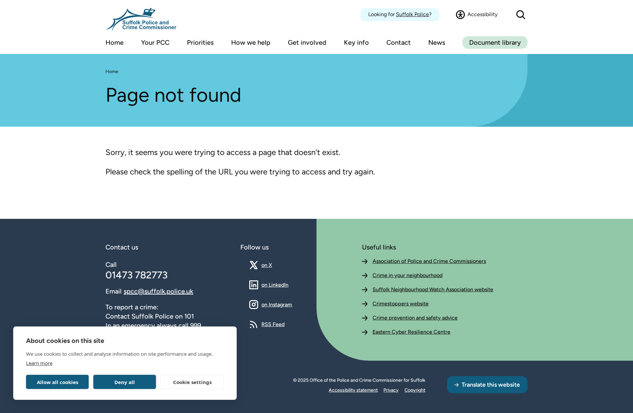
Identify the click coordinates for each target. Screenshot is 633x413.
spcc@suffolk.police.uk (158, 291)
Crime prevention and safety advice (415, 318)
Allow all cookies (57, 382)
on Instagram (276, 304)
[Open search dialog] (521, 14)
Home (112, 71)
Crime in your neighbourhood (407, 275)
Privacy (391, 390)
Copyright (415, 390)
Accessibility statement (353, 390)
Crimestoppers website (401, 303)
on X (272, 265)
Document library (495, 42)
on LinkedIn (274, 284)
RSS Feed (273, 324)
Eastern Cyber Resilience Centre (411, 332)
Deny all (124, 382)
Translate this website (491, 384)
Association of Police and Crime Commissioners (429, 261)
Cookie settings (192, 382)
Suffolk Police (412, 14)
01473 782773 (136, 275)
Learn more (39, 363)
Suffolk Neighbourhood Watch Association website (433, 289)
